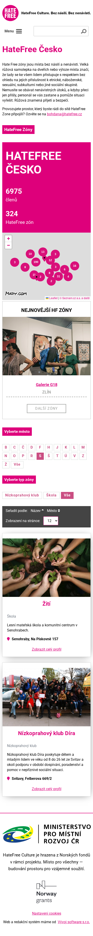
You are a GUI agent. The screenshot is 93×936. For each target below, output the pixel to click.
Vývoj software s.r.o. (74, 922)
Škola (51, 495)
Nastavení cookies (46, 913)
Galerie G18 (46, 384)
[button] (14, 262)
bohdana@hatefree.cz (64, 114)
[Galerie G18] (46, 346)
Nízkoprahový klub (22, 495)
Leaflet (53, 298)
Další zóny (46, 408)
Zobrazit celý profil (46, 649)
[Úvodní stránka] (46, 13)
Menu (9, 31)
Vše (17, 464)
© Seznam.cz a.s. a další (75, 298)
